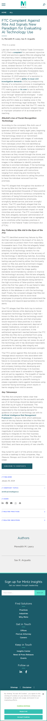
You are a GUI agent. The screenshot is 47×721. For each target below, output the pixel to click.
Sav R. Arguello (28, 39)
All (11, 12)
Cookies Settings (23, 706)
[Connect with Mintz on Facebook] (26, 673)
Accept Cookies (23, 717)
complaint (17, 52)
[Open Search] (44, 5)
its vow (23, 89)
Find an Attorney (23, 634)
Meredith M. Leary (12, 39)
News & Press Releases (23, 655)
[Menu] (4, 4)
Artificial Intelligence (10, 492)
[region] (23, 705)
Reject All (23, 711)
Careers (23, 638)
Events (24, 658)
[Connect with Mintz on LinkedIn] (21, 673)
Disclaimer (27, 687)
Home (4, 12)
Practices (23, 610)
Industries (23, 613)
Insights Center (23, 651)
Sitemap (14, 687)
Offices (23, 630)
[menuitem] (4, 12)
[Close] (43, 694)
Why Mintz (23, 617)
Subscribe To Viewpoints (15, 466)
